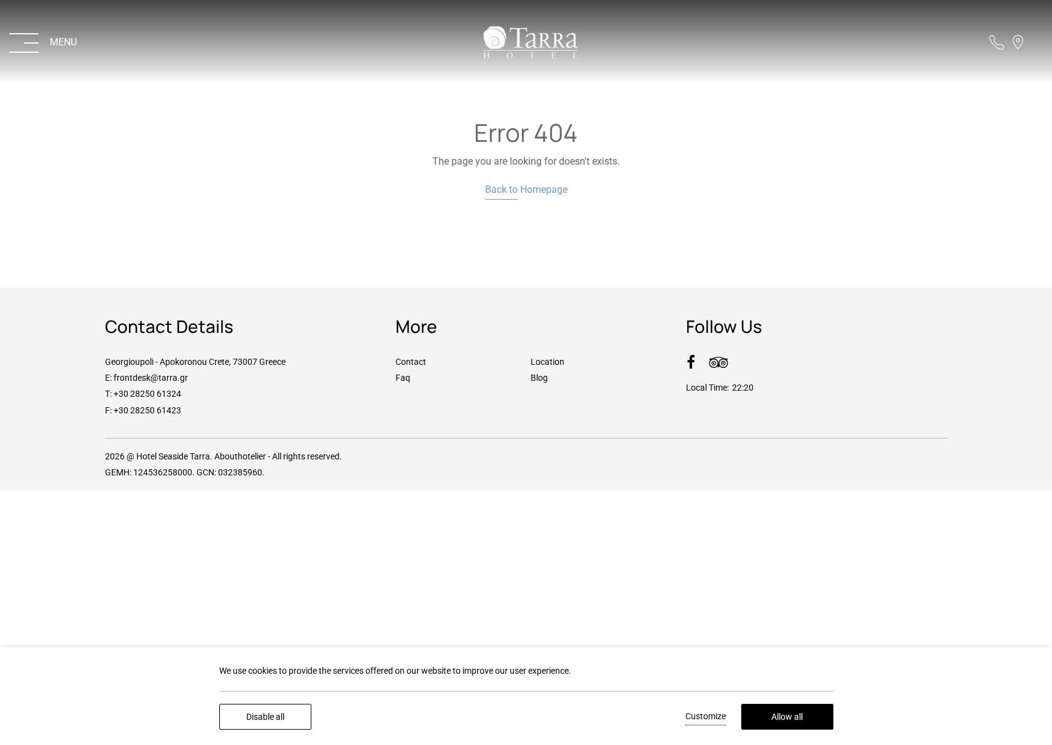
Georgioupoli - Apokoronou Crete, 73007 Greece (195, 362)
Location (547, 362)
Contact (410, 362)
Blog (539, 378)
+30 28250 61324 (147, 394)
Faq (402, 378)
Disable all (265, 717)
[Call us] (996, 42)
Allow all (787, 717)
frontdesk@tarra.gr (151, 378)
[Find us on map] (1018, 42)
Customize (705, 716)
